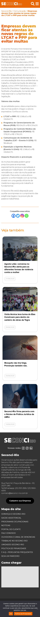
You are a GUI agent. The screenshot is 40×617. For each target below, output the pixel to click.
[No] (37, 609)
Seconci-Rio (6, 11)
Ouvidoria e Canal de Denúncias (18, 537)
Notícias (5, 525)
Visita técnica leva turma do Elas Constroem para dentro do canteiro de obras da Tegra (19, 317)
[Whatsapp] (26, 216)
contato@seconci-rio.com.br (14, 493)
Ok (11, 614)
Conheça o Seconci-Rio (13, 514)
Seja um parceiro (10, 556)
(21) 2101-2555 (21, 488)
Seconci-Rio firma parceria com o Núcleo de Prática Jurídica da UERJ (19, 414)
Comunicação (20, 11)
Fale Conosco (8, 533)
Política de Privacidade (13, 548)
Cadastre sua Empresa (20, 501)
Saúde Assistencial (11, 518)
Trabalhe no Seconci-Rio (14, 541)
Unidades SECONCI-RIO (12, 545)
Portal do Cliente (11, 529)
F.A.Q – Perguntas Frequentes (17, 552)
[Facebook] (13, 216)
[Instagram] (22, 216)
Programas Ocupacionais (14, 522)
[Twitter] (18, 216)
